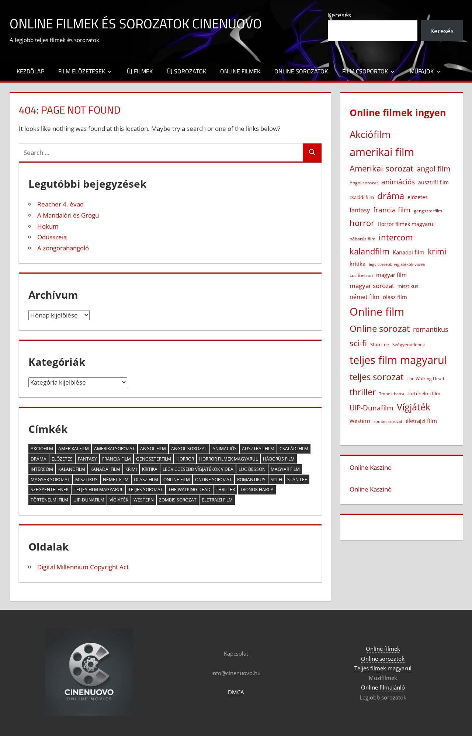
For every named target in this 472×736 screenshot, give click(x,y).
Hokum (48, 226)
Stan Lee (297, 479)
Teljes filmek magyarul (383, 668)
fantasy (87, 459)
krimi (131, 469)
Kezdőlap (30, 71)
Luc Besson (252, 469)
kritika (149, 469)
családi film (294, 448)
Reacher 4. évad (60, 204)
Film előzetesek (81, 71)
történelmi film (49, 500)
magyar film (285, 469)
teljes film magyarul (98, 489)
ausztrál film (258, 448)
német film (116, 479)
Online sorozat (213, 479)
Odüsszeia (52, 237)
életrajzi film (217, 500)
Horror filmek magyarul (228, 459)
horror (185, 459)
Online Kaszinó (371, 467)
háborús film (279, 459)
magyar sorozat (50, 479)
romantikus (251, 479)
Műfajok (422, 71)
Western (143, 500)
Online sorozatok (301, 71)
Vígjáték (119, 500)
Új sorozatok (186, 71)
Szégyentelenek (50, 489)
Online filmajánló (383, 687)
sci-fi (276, 479)
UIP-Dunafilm (88, 500)
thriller (225, 489)
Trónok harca (257, 489)
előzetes (62, 459)
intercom (42, 469)
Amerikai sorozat (114, 448)
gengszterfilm (153, 459)
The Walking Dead (189, 489)
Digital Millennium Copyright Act (83, 567)
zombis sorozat (178, 500)
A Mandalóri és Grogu (68, 215)
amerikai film (73, 448)
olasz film (146, 479)
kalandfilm (71, 469)
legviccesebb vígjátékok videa (198, 469)
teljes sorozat (145, 489)
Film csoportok (365, 71)
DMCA (236, 692)
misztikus (86, 479)
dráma (38, 459)
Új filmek (140, 71)
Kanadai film (105, 469)
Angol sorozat (189, 448)
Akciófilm (42, 448)
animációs (224, 448)
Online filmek (240, 71)
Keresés (339, 15)
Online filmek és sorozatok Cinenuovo (136, 23)
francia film (116, 459)
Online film (176, 479)
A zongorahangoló (63, 248)
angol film (153, 448)
